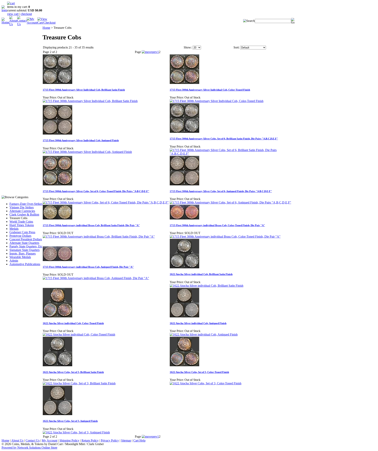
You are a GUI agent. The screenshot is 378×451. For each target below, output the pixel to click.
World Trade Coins (21, 221)
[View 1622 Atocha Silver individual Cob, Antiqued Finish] (204, 334)
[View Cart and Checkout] (46, 22)
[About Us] (13, 24)
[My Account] (32, 22)
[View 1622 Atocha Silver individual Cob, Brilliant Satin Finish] (206, 285)
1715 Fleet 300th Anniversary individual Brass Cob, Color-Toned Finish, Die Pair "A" (217, 225)
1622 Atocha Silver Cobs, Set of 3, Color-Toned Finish (199, 372)
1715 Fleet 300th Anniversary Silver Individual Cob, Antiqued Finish (81, 140)
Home (46, 27)
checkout (26, 14)
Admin (13, 260)
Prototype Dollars (20, 235)
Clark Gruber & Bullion (24, 214)
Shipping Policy (69, 440)
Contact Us (33, 440)
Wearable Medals (20, 257)
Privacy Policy (110, 440)
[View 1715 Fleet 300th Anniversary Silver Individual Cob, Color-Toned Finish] (216, 101)
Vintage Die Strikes (21, 207)
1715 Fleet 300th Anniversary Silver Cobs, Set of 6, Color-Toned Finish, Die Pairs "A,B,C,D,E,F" (96, 191)
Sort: (236, 47)
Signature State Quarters (24, 250)
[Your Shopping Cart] (11, 3)
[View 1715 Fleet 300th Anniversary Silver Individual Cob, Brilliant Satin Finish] (90, 101)
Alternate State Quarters (24, 243)
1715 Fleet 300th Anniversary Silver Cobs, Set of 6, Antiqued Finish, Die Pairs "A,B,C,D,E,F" (221, 191)
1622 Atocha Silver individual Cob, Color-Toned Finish (73, 323)
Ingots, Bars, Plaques (22, 253)
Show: (188, 47)
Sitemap (126, 440)
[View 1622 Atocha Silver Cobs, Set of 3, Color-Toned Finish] (205, 383)
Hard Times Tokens (21, 225)
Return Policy (90, 440)
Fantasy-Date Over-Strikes (26, 204)
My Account (49, 440)
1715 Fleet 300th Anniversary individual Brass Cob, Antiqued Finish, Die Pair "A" (88, 266)
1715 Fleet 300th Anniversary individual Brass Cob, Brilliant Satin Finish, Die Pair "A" (91, 225)
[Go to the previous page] (149, 52)
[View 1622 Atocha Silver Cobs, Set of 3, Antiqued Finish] (76, 432)
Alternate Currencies (22, 211)
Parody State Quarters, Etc (25, 246)
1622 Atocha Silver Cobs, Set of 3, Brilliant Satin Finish (73, 372)
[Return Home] (4, 10)
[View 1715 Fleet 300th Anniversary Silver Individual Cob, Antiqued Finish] (87, 151)
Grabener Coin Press (22, 232)
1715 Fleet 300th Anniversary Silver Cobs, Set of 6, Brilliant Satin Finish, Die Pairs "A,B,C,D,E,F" (224, 138)
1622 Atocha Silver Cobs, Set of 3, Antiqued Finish (70, 420)
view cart (13, 14)
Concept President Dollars (25, 239)
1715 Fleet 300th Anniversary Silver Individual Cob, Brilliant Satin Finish (84, 89)
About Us (17, 440)
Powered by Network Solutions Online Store (29, 447)
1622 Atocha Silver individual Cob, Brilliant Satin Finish (201, 274)
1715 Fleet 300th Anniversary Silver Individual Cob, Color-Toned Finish (210, 89)
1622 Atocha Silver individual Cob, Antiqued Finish (198, 323)
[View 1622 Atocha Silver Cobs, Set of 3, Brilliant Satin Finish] (79, 383)
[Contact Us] (22, 24)
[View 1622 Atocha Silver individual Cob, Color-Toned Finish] (79, 334)
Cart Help (139, 440)
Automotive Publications (24, 264)
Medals (14, 228)
